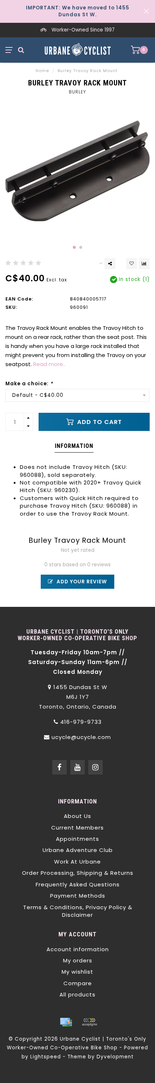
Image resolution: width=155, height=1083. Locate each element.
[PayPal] (89, 1022)
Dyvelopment (115, 1056)
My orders (77, 960)
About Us (77, 816)
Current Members (77, 827)
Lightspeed (45, 1056)
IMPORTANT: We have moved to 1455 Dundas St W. (77, 11)
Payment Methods (77, 895)
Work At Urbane (77, 861)
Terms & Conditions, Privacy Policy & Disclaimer (77, 911)
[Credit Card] (66, 1022)
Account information (77, 949)
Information (74, 445)
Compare (77, 983)
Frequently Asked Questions (78, 884)
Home (42, 71)
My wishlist (77, 971)
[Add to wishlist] (131, 263)
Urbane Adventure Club (78, 850)
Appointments (77, 839)
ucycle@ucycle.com (81, 737)
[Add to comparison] (144, 263)
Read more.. (49, 364)
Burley (77, 92)
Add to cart (98, 422)
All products (77, 994)
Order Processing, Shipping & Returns (77, 873)
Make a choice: (29, 383)
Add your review (81, 581)
